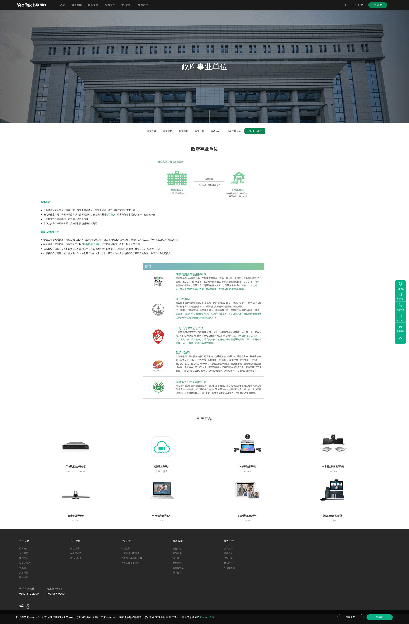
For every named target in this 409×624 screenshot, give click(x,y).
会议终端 (74, 548)
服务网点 (228, 563)
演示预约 (377, 5)
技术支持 (228, 548)
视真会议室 (178, 567)
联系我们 (23, 567)
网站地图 (23, 577)
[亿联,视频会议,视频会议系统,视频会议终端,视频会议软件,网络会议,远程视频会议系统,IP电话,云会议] (31, 5)
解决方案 (178, 541)
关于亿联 (24, 541)
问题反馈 (228, 553)
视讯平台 (126, 541)
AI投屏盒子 (75, 553)
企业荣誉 (23, 553)
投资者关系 (24, 563)
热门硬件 (75, 541)
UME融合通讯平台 (130, 553)
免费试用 (143, 5)
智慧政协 (177, 553)
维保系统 (228, 558)
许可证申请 (229, 567)
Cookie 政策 (207, 617)
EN (355, 5)
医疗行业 (177, 572)
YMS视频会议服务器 (131, 558)
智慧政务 (177, 548)
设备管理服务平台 (130, 563)
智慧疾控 (177, 563)
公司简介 (23, 548)
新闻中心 (23, 558)
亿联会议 (125, 548)
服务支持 (229, 541)
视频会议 (52, 253)
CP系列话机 (76, 558)
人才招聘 (23, 572)
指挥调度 (177, 558)
